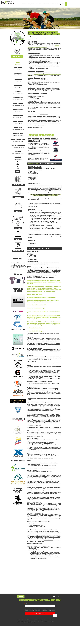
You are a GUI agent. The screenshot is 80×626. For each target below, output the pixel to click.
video (28, 430)
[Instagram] (54, 596)
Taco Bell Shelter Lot (48, 540)
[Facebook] (59, 596)
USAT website (40, 428)
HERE (33, 555)
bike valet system (44, 114)
